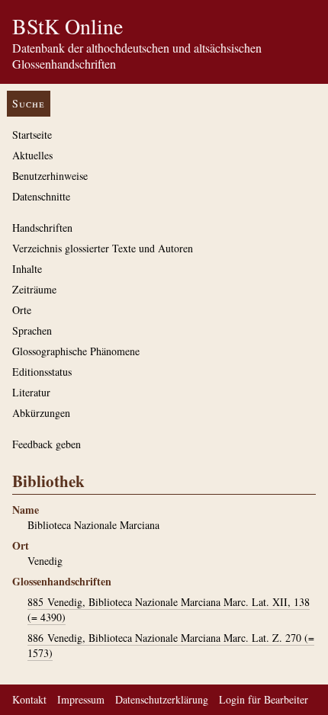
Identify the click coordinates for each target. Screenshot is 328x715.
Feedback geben (46, 444)
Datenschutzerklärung (161, 699)
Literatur (31, 392)
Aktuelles (32, 155)
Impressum (81, 699)
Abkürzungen (41, 413)
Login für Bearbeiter (263, 699)
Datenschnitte (41, 196)
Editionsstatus (42, 371)
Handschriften (42, 227)
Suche (28, 103)
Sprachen (32, 330)
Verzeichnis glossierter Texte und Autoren (102, 248)
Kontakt (29, 699)
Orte (21, 310)
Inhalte (27, 268)
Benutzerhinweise (50, 175)
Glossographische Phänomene (76, 351)
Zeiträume (34, 289)
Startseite (32, 134)
